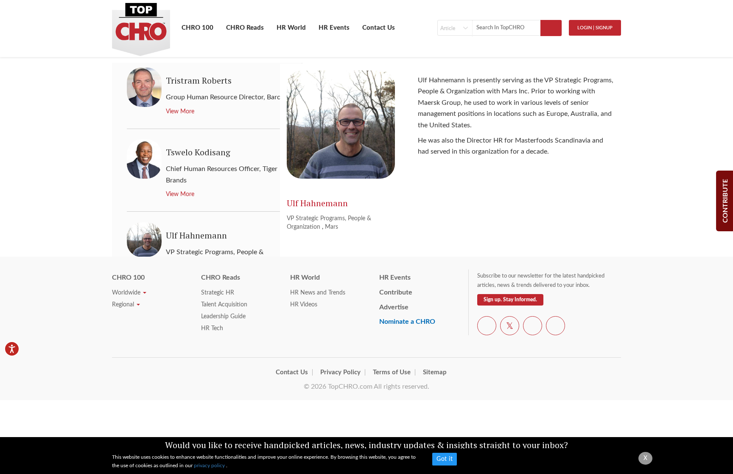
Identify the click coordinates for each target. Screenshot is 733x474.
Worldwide (127, 293)
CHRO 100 (197, 28)
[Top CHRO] (141, 26)
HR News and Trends (317, 293)
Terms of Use (392, 372)
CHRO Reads (245, 28)
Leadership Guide (223, 317)
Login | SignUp (595, 27)
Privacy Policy (340, 372)
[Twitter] (510, 327)
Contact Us (378, 28)
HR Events (334, 28)
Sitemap (435, 372)
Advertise (393, 307)
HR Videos (303, 305)
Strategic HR (217, 293)
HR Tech (212, 328)
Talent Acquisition (224, 305)
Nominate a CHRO (407, 321)
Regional (124, 305)
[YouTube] (532, 327)
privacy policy (210, 465)
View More (180, 112)
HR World (291, 28)
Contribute (395, 292)
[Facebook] (487, 327)
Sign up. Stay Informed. (510, 299)
